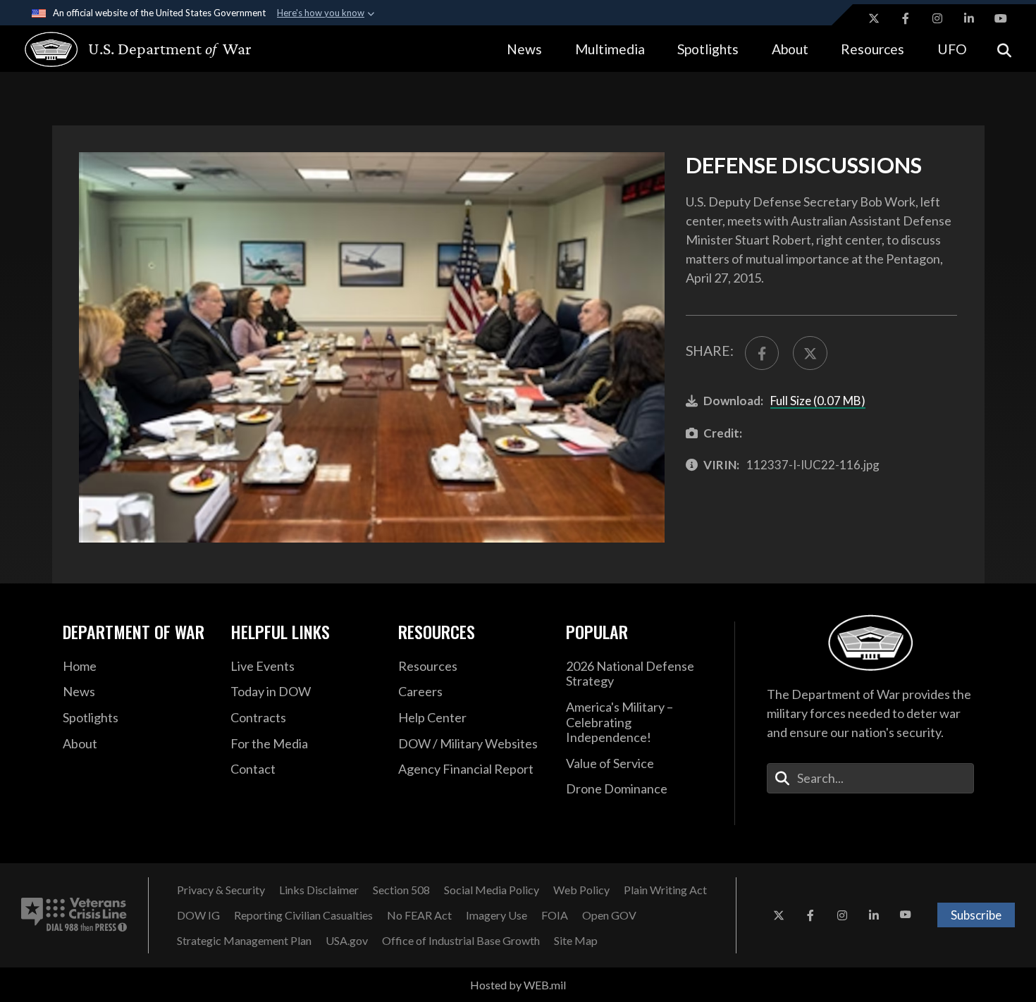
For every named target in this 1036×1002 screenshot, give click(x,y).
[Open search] (1004, 49)
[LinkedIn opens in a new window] (969, 18)
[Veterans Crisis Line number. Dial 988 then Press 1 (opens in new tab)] (74, 915)
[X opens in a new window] (873, 18)
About (790, 49)
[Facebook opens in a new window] (905, 18)
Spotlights (708, 49)
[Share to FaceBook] (762, 353)
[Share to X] (810, 353)
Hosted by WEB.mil (518, 984)
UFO (952, 49)
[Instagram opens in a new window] (937, 18)
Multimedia (610, 49)
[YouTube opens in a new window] (1000, 18)
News (524, 49)
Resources (872, 49)
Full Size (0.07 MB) (817, 400)
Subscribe (976, 915)
